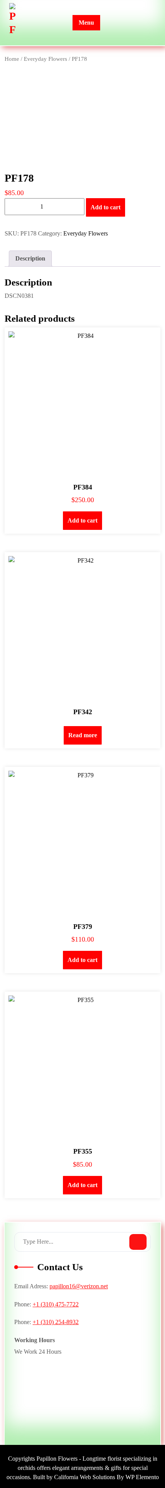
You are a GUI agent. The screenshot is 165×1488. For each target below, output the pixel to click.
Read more (82, 735)
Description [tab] (30, 258)
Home (12, 59)
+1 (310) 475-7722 (56, 1304)
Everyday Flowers (45, 59)
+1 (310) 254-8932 (56, 1322)
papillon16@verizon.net (79, 1286)
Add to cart (105, 207)
